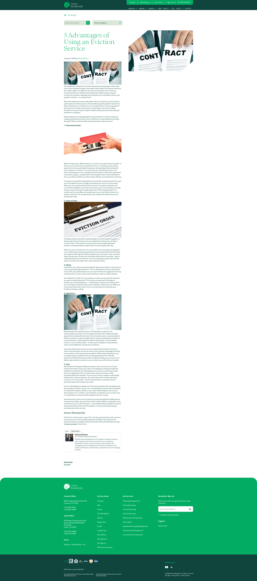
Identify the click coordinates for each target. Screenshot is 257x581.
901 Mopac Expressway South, (75, 520)
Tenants (151, 8)
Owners (141, 8)
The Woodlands (103, 513)
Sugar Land (101, 522)
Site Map (167, 575)
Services (131, 8)
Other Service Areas (104, 547)
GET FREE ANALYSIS (184, 2)
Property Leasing (129, 505)
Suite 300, (68, 525)
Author (67, 431)
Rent (160, 8)
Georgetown (102, 539)
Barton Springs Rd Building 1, (74, 523)
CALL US (172, 2)
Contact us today (70, 424)
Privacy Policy (175, 575)
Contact (188, 8)
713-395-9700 (70, 507)
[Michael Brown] (69, 441)
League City (101, 530)
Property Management (131, 501)
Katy (98, 505)
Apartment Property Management (135, 526)
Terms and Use (185, 575)
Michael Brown (83, 58)
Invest (165, 8)
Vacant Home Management (133, 530)
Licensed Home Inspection (133, 535)
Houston (100, 501)
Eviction (67, 464)
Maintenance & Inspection (132, 518)
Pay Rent (132, 2)
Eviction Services (129, 513)
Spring (99, 518)
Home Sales (127, 522)
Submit (190, 509)
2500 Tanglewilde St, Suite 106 (75, 501)
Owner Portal (159, 2)
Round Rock (101, 535)
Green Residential (91, 436)
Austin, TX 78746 (70, 527)
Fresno (99, 509)
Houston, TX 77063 (71, 503)
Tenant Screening (129, 509)
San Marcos (101, 543)
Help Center (162, 526)
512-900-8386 (70, 531)
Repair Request (144, 2)
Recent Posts (75, 431)
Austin (99, 526)
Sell (173, 8)
